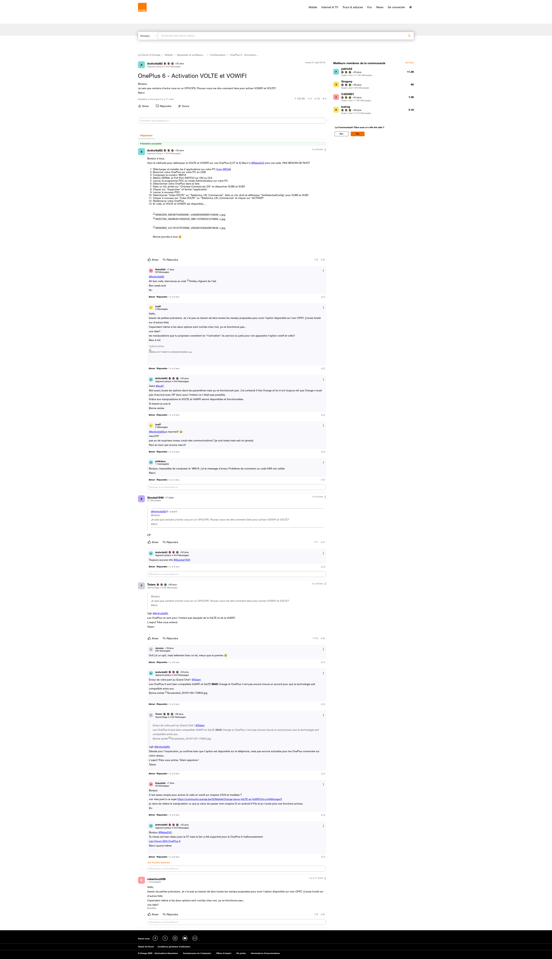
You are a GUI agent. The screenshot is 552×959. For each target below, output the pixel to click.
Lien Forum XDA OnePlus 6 (164, 841)
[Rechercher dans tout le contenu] (409, 36)
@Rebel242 (257, 162)
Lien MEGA (223, 169)
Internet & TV (329, 7)
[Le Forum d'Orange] (142, 7)
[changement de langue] (410, 7)
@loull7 (160, 385)
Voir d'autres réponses (158, 862)
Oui (357, 134)
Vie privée (241, 953)
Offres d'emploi (223, 953)
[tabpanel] (232, 533)
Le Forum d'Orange (149, 55)
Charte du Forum (146, 946)
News (379, 7)
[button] (189, 214)
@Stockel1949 (182, 559)
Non (341, 134)
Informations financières (166, 953)
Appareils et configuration (191, 55)
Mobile (313, 7)
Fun (369, 7)
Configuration (218, 55)
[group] (300, 98)
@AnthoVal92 (156, 276)
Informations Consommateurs (265, 953)
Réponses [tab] (146, 135)
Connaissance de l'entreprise (197, 953)
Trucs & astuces (352, 7)
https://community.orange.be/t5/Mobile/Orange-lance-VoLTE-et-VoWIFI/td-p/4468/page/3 (229, 799)
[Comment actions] (325, 149)
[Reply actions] (323, 270)
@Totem (196, 679)
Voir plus (409, 62)
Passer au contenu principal (15, 2)
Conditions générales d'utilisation (174, 946)
